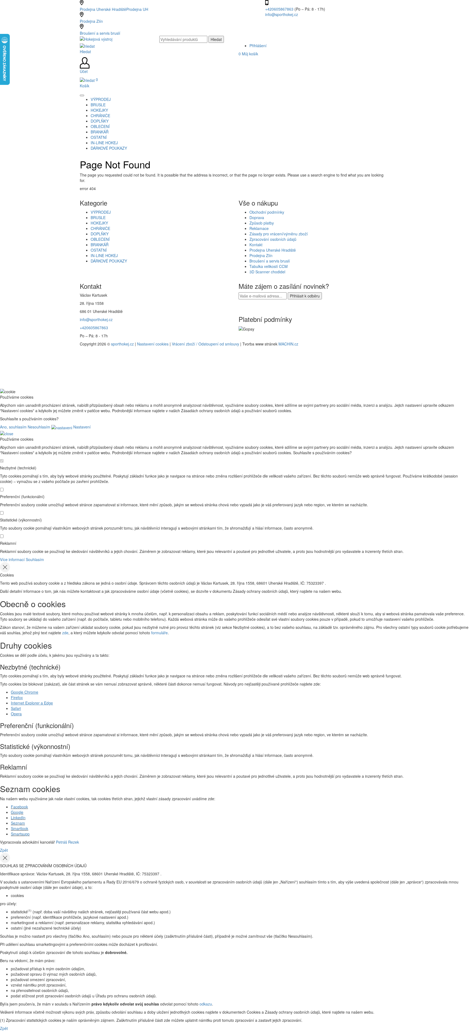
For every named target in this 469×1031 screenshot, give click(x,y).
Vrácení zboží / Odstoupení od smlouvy (205, 344)
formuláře (159, 632)
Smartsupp (20, 834)
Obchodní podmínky (266, 212)
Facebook (19, 806)
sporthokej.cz (122, 344)
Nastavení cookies (153, 344)
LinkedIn (18, 817)
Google (17, 812)
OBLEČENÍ (100, 239)
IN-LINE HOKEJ (104, 255)
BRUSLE (98, 217)
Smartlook (19, 828)
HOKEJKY (99, 223)
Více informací (12, 559)
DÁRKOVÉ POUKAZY (109, 261)
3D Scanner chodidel (267, 271)
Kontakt (255, 244)
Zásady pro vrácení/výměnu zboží (278, 233)
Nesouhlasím (39, 427)
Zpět (4, 850)
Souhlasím (35, 559)
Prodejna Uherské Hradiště (272, 250)
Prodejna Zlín (91, 21)
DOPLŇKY (100, 233)
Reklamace (259, 228)
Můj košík (248, 53)
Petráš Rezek (67, 842)
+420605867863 (279, 9)
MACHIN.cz (288, 344)
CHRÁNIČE (100, 228)
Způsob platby (261, 223)
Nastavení (81, 427)
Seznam (18, 823)
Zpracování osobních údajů (272, 239)
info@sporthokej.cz (281, 14)
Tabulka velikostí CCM (268, 266)
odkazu (205, 1004)
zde (65, 632)
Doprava (256, 217)
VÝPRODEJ (101, 212)
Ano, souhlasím (13, 427)
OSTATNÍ (99, 250)
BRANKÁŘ (100, 244)
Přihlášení (258, 45)
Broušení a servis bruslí (100, 33)
